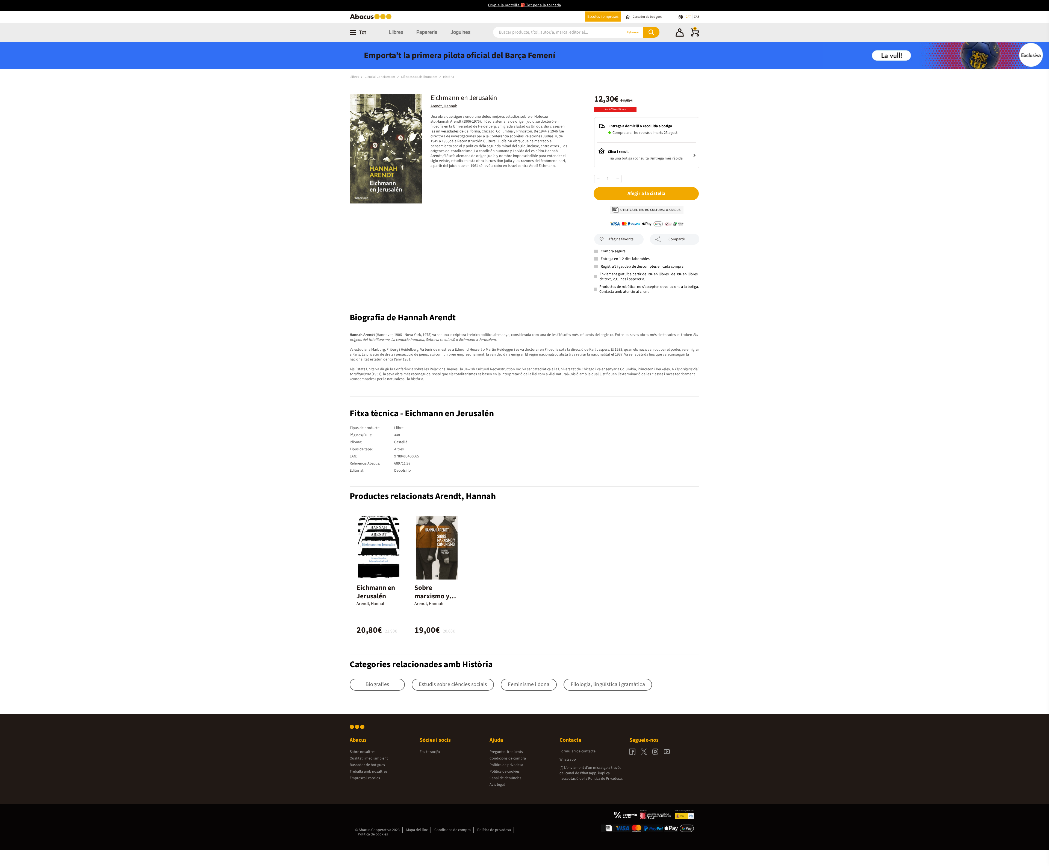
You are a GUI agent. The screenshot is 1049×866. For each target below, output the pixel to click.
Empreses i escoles (365, 778)
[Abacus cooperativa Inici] (372, 18)
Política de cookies (505, 771)
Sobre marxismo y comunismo (431, 596)
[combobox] (551, 32)
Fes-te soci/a (430, 752)
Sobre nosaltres (362, 752)
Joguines (460, 32)
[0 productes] (695, 35)
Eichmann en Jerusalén (375, 592)
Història (448, 77)
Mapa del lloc (417, 830)
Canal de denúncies (505, 778)
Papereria (426, 32)
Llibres (396, 32)
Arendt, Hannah (444, 106)
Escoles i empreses (602, 16)
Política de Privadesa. (605, 778)
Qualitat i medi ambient (369, 758)
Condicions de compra (508, 758)
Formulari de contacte (577, 751)
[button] (679, 33)
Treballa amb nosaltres (368, 771)
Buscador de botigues (367, 765)
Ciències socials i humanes (419, 77)
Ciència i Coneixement (380, 77)
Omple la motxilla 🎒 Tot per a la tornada (524, 5)
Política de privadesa (506, 765)
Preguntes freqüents (506, 752)
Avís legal (497, 784)
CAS (696, 16)
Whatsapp (567, 759)
